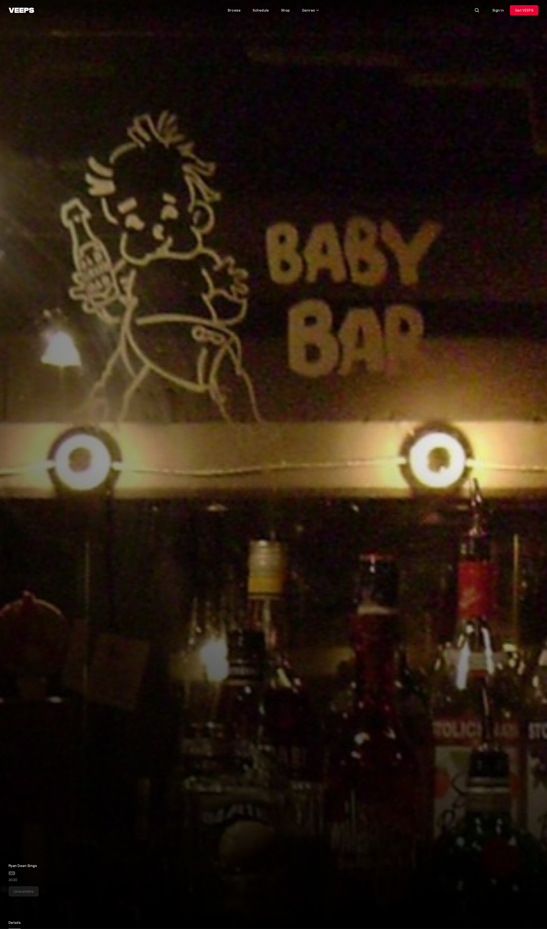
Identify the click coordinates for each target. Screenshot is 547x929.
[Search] (477, 10)
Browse (234, 10)
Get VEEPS (524, 10)
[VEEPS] (21, 10)
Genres (308, 10)
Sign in (498, 10)
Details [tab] (15, 922)
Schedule (261, 10)
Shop (285, 10)
